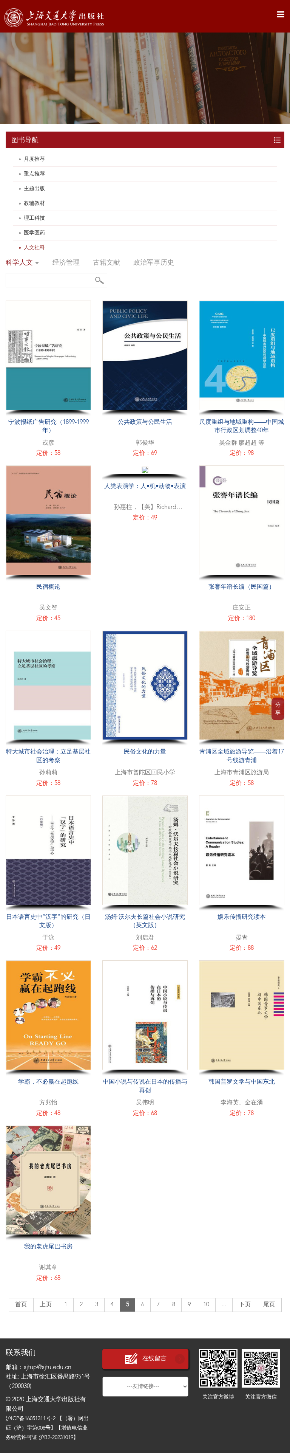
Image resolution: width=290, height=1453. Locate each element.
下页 (245, 1305)
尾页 (269, 1305)
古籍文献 (106, 262)
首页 (21, 1305)
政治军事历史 (153, 262)
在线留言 (154, 1359)
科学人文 (20, 262)
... (224, 1305)
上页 (46, 1305)
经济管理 (66, 262)
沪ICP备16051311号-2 (31, 1418)
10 (206, 1305)
